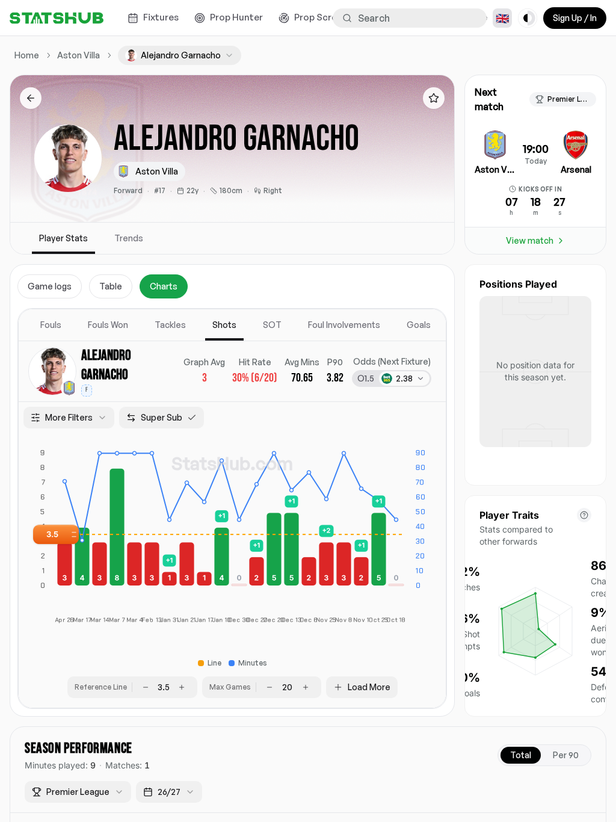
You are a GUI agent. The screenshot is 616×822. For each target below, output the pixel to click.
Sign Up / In (575, 18)
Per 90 (566, 755)
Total (520, 755)
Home (26, 55)
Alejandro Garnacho (106, 365)
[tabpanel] (232, 508)
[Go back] (31, 98)
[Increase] (181, 687)
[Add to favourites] (434, 98)
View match (529, 240)
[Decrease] (145, 687)
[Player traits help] (584, 515)
